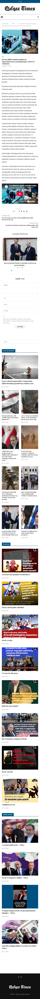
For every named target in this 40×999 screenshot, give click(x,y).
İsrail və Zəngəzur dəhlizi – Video (15, 878)
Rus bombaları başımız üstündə (14, 739)
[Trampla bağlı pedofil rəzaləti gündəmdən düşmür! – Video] (20, 896)
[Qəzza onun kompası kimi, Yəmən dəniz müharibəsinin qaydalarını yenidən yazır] (20, 367)
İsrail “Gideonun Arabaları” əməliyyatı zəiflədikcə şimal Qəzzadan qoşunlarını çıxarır (29, 454)
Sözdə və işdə (7, 640)
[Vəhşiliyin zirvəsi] (20, 790)
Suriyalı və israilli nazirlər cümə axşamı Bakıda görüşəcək (29, 533)
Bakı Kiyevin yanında (10, 706)
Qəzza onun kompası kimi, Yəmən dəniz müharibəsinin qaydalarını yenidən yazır (18, 382)
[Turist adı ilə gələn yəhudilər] (20, 593)
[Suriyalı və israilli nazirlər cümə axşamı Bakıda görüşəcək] (29, 517)
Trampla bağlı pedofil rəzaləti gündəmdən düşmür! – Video (18, 912)
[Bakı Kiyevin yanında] (20, 692)
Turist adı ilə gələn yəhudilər (13, 607)
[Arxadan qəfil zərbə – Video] (20, 831)
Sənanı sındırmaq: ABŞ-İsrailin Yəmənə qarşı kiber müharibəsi (10, 417)
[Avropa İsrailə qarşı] (20, 659)
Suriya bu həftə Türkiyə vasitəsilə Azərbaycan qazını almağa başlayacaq (10, 533)
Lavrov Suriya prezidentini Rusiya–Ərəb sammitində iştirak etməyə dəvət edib (29, 417)
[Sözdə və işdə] (20, 626)
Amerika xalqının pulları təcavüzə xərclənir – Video (19, 947)
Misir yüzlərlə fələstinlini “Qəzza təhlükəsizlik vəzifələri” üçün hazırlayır (29, 494)
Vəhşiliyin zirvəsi (8, 805)
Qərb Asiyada (7, 772)
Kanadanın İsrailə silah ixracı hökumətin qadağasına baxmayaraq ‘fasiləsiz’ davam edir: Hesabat (9, 495)
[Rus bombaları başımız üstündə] (20, 725)
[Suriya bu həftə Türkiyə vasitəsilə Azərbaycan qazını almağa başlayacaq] (20, 249)
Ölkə (13, 23)
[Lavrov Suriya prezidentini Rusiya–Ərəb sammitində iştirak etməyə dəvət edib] (29, 402)
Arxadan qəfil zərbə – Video (13, 845)
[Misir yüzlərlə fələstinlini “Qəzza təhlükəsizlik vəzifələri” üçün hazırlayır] (29, 478)
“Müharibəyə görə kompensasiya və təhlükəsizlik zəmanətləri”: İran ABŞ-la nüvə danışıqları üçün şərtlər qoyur (10, 455)
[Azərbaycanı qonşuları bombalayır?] (20, 560)
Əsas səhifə (5, 23)
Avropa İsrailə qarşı (10, 673)
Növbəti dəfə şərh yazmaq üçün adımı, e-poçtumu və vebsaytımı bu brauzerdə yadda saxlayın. (18, 321)
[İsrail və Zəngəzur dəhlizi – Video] (20, 864)
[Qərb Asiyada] (20, 758)
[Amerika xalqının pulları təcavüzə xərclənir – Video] (20, 932)
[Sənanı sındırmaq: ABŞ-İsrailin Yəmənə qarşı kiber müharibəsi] (10, 402)
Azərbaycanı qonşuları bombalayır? (16, 575)
